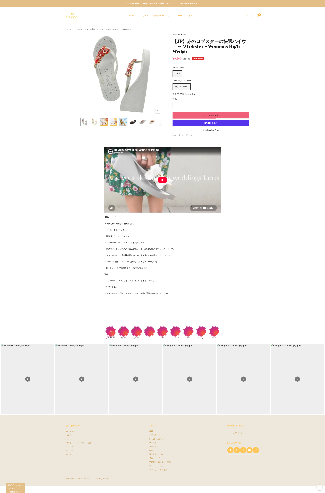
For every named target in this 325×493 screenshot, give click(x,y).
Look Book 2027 (156, 439)
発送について (154, 458)
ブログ (171, 15)
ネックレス (70, 431)
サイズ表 (152, 443)
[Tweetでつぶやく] (187, 135)
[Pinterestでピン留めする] (182, 135)
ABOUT (181, 15)
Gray (177, 73)
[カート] (257, 15)
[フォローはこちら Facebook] (230, 450)
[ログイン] (252, 16)
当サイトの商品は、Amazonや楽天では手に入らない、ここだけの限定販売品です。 (162, 3)
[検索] (247, 15)
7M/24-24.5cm (181, 86)
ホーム (68, 29)
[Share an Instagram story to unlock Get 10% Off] (110, 331)
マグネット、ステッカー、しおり (79, 443)
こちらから (190, 93)
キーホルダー (71, 454)
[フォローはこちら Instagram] (243, 450)
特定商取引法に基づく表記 (160, 462)
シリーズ (144, 15)
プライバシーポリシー (158, 466)
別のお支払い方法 (211, 130)
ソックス (69, 446)
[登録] (255, 433)
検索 (151, 431)
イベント (192, 15)
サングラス (70, 450)
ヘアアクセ (70, 435)
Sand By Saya (179, 35)
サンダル (133, 15)
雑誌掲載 (152, 446)
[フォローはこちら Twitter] (237, 450)
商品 (151, 450)
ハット (68, 439)
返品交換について (156, 454)
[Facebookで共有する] (179, 135)
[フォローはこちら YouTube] (249, 450)
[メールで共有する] (191, 135)
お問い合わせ (154, 435)
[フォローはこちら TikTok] (256, 450)
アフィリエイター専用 (158, 470)
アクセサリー (158, 15)
